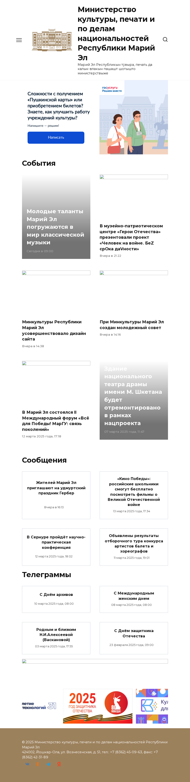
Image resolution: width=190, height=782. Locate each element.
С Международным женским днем (134, 596)
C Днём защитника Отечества (134, 633)
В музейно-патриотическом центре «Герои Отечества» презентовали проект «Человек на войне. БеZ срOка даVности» (131, 237)
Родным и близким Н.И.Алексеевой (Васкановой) (56, 634)
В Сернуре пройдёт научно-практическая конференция (56, 542)
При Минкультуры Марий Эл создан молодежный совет (132, 324)
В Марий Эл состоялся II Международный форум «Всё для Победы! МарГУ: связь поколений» (55, 421)
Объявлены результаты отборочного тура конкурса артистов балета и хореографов (134, 543)
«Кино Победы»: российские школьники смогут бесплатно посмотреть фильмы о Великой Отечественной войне (134, 492)
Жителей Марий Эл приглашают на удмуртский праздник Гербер (56, 487)
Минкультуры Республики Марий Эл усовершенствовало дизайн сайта (54, 330)
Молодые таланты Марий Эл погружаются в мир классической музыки (55, 227)
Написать (56, 137)
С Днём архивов (56, 594)
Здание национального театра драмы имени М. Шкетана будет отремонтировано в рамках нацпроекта (133, 395)
